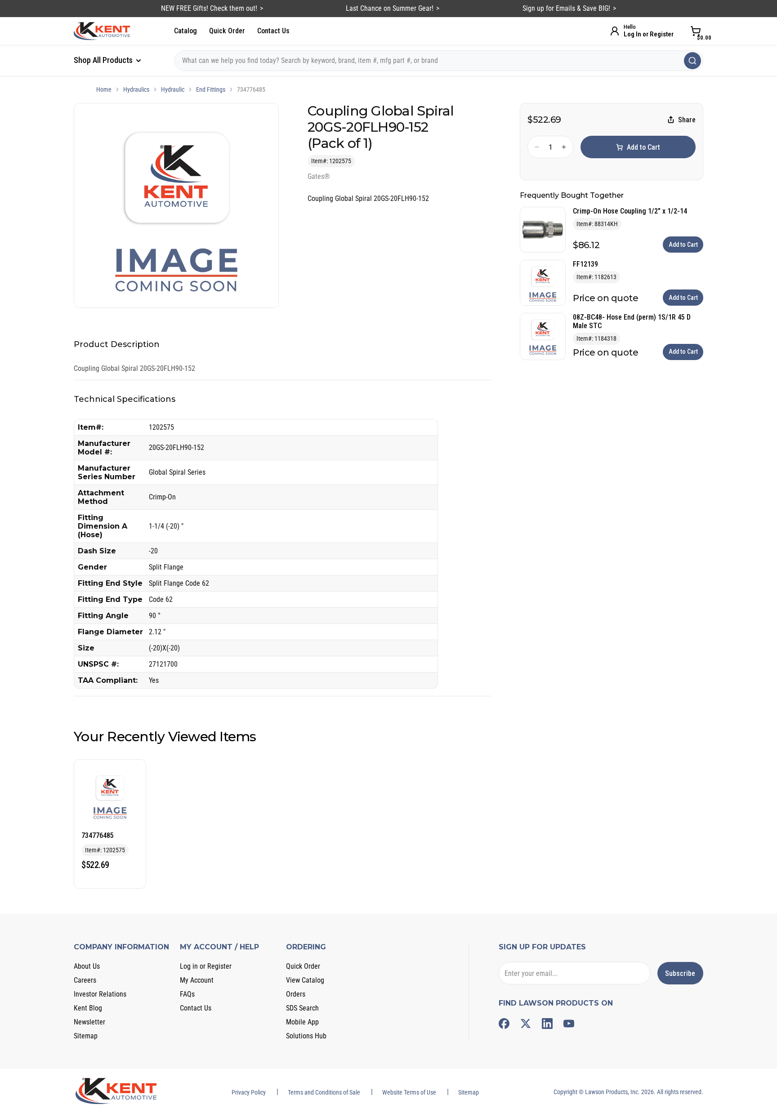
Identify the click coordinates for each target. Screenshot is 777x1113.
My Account (197, 980)
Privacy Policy (249, 1092)
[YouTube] (568, 1023)
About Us (87, 966)
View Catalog (305, 980)
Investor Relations (100, 994)
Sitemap (86, 1036)
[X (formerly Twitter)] (525, 1023)
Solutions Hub (306, 1036)
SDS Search (302, 1008)
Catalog (185, 31)
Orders (295, 994)
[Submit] (692, 60)
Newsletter (89, 1022)
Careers (85, 980)
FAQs (187, 994)
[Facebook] (504, 1023)
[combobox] (438, 60)
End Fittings (210, 89)
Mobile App (302, 1022)
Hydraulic (172, 89)
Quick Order (227, 31)
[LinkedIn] (547, 1023)
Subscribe (680, 973)
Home (104, 89)
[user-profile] (614, 31)
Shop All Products (104, 60)
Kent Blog (88, 1008)
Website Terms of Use (409, 1092)
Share (687, 120)
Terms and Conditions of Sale (324, 1092)
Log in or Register (206, 966)
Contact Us (273, 31)
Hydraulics (136, 89)
